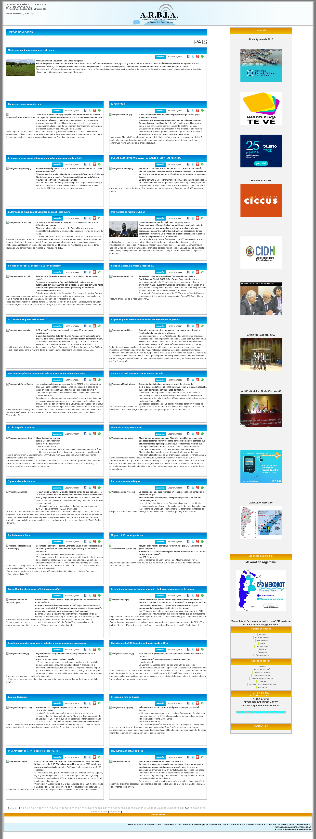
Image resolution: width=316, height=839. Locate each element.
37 (129, 808)
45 (155, 808)
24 (86, 808)
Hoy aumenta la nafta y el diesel (127, 751)
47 (161, 808)
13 (50, 808)
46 (158, 808)
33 (115, 808)
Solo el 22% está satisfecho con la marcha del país (137, 374)
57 (197, 808)
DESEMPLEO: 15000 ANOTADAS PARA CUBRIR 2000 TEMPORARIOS (146, 158)
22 (79, 808)
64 (105, 811)
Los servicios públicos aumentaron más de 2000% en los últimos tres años (46, 374)
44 (152, 808)
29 (102, 808)
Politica (262, 649)
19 (69, 808)
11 (43, 808)
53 (181, 808)
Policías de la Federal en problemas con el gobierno (35, 266)
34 (119, 808)
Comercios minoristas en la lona (24, 104)
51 (175, 808)
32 (112, 808)
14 (53, 808)
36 (125, 808)
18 (66, 808)
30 (106, 808)
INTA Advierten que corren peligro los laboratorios (34, 751)
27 (96, 808)
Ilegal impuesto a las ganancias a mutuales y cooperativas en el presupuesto (47, 643)
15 (56, 808)
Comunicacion (262, 655)
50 (171, 808)
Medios (262, 634)
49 (168, 808)
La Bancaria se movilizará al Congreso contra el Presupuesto (39, 212)
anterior (14, 808)
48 (165, 808)
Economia (262, 652)
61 (95, 811)
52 (178, 808)
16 (59, 808)
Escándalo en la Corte (19, 535)
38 (132, 808)
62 (99, 811)
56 (194, 808)
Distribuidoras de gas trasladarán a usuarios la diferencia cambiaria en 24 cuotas (152, 589)
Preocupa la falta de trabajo (125, 697)
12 (46, 808)
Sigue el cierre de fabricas (21, 481)
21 (76, 808)
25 (89, 808)
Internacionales (262, 637)
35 (122, 808)
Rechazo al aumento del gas (125, 481)
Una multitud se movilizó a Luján (128, 212)
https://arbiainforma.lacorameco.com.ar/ (261, 712)
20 (73, 808)
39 (135, 808)
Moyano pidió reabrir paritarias (127, 535)
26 (92, 808)
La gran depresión (17, 697)
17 (63, 808)
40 (138, 808)
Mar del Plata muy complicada (126, 427)
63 (102, 811)
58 (201, 808)
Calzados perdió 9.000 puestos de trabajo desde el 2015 (139, 643)
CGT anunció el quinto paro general (26, 320)
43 (148, 808)
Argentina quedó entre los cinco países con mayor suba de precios (145, 320)
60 (92, 811)
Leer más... (160, 57)
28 (99, 808)
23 (82, 808)
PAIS (262, 643)
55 (191, 808)
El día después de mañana (21, 427)
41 (142, 808)
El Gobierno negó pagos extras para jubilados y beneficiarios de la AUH (44, 158)
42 (145, 808)
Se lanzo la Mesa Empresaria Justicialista (132, 266)
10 (40, 808)
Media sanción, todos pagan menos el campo (31, 50)
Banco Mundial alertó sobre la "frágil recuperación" (34, 589)
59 (204, 808)
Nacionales (262, 640)
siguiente (115, 811)
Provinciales (262, 646)
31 (109, 808)
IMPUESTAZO (118, 104)
